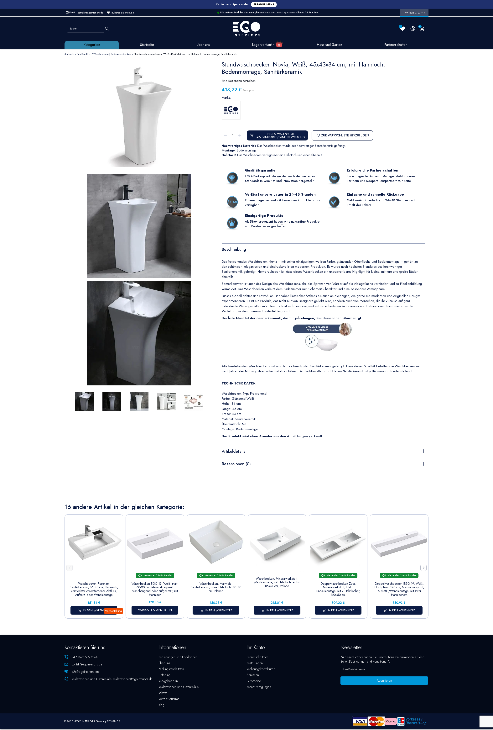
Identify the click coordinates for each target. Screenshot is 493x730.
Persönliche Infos (257, 657)
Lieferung (164, 675)
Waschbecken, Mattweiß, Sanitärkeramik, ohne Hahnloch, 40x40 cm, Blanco (216, 587)
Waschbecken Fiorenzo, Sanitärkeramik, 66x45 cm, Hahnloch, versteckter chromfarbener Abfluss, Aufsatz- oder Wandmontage (94, 589)
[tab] (323, 249)
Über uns (164, 663)
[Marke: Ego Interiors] (231, 110)
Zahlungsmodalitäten (171, 669)
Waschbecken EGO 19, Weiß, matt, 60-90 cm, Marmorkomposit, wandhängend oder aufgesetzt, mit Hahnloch (155, 589)
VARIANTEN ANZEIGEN (155, 610)
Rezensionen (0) (236, 464)
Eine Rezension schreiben (239, 81)
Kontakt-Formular (168, 699)
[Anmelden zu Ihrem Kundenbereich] (412, 28)
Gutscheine (253, 681)
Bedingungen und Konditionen (177, 657)
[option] (138, 333)
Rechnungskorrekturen (260, 669)
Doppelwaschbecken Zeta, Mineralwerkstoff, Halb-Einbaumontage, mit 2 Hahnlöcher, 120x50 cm (338, 589)
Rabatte (162, 693)
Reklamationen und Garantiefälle (178, 687)
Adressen (252, 675)
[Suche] (107, 28)
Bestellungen (254, 663)
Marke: (226, 97)
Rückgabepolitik (168, 681)
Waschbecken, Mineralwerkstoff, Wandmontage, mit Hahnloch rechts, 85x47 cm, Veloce (277, 582)
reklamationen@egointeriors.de (133, 679)
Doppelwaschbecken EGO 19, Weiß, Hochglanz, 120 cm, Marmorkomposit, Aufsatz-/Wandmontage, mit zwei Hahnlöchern (399, 589)
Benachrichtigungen (258, 687)
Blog (161, 705)
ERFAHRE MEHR (263, 4)
